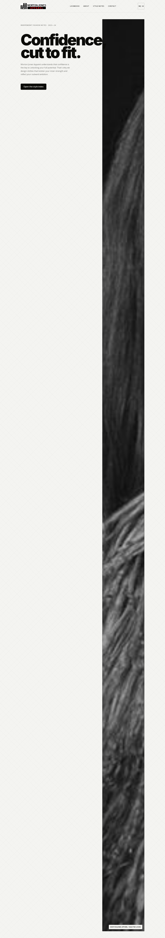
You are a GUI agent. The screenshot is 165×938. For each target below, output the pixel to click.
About (86, 6)
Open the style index (33, 86)
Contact (112, 6)
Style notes (98, 6)
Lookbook (75, 6)
